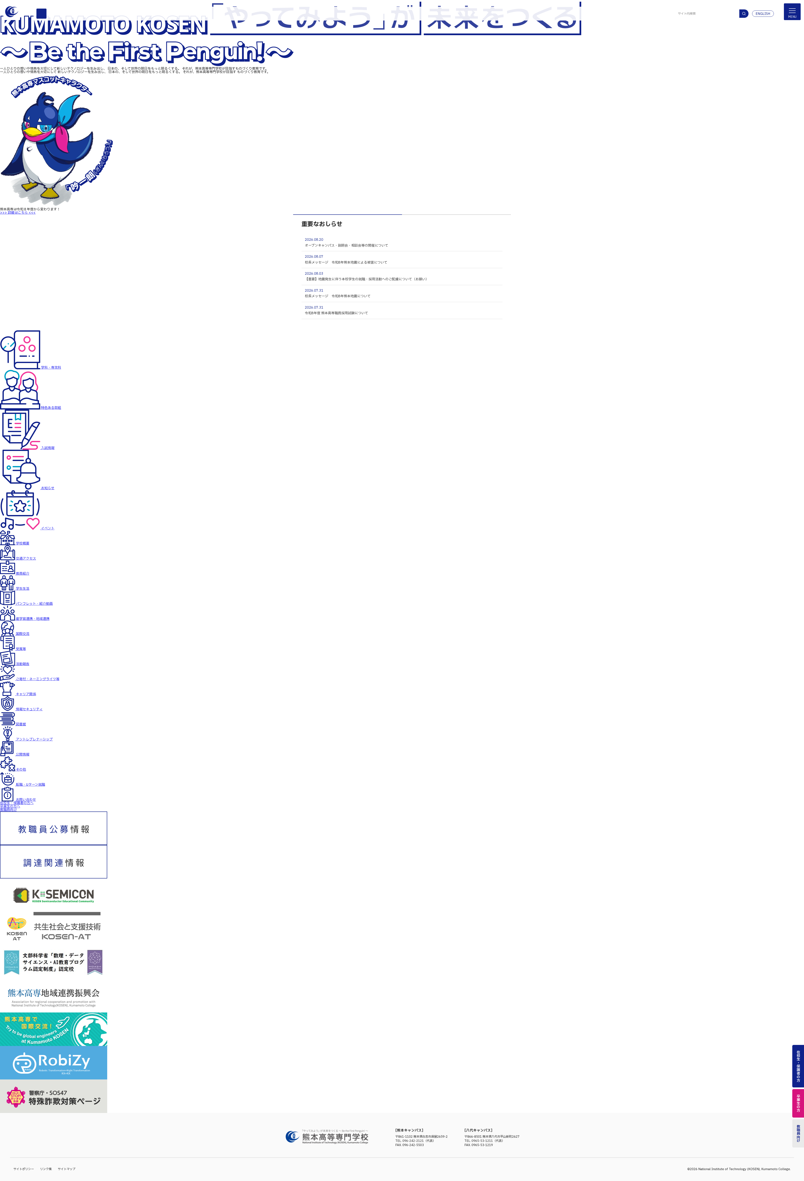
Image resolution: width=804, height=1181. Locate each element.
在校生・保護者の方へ (17, 803)
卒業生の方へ (10, 806)
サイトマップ (66, 1169)
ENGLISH (763, 13)
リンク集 (46, 1169)
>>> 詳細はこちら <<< (18, 212)
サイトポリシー (23, 1169)
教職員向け (8, 809)
